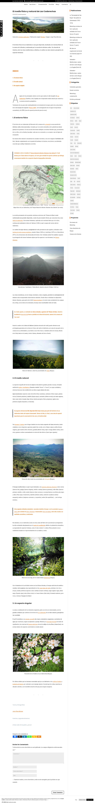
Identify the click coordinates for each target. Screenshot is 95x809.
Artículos (77, 117)
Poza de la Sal (77, 187)
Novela (79, 178)
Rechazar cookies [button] (82, 799)
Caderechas (72, 124)
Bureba (76, 120)
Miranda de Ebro (73, 171)
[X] (20, 736)
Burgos (80, 120)
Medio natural (72, 165)
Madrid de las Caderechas (74, 159)
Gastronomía (79, 143)
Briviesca (71, 120)
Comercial (76, 127)
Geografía (71, 146)
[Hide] (0, 37)
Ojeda (71, 181)
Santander (72, 200)
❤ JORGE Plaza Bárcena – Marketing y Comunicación (68, 1)
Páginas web (72, 191)
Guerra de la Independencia (74, 152)
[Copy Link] (34, 736)
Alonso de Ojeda (76, 108)
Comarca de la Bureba (75, 234)
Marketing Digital (78, 162)
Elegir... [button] (76, 799)
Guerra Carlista (72, 149)
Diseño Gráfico (72, 133)
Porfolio (51, 4)
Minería (77, 168)
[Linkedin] (24, 736)
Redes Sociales (72, 194)
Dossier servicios (74, 90)
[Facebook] (15, 736)
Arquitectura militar (73, 114)
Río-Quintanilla (72, 197)
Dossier (78, 133)
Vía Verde (71, 213)
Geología (76, 146)
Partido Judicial (72, 184)
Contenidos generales (22, 14)
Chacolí (71, 127)
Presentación (43, 4)
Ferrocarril (76, 136)
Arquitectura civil (73, 111)
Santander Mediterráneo (74, 203)
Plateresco (79, 184)
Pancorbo (78, 181)
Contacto (65, 4)
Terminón (77, 210)
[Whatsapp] (29, 736)
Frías (75, 143)
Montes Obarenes (73, 178)
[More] (39, 736)
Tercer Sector (72, 210)
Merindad (77, 165)
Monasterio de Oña (73, 175)
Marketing (71, 162)
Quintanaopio (78, 191)
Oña (74, 181)
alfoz (71, 108)
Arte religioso (72, 117)
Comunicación (72, 130)
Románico (78, 194)
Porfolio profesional (75, 99)
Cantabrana (77, 124)
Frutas (71, 143)
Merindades (72, 168)
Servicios (32, 4)
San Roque (78, 197)
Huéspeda (47, 479)
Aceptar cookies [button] (90, 799)
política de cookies (12, 802)
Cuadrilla (78, 130)
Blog (57, 4)
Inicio (26, 4)
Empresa (71, 136)
